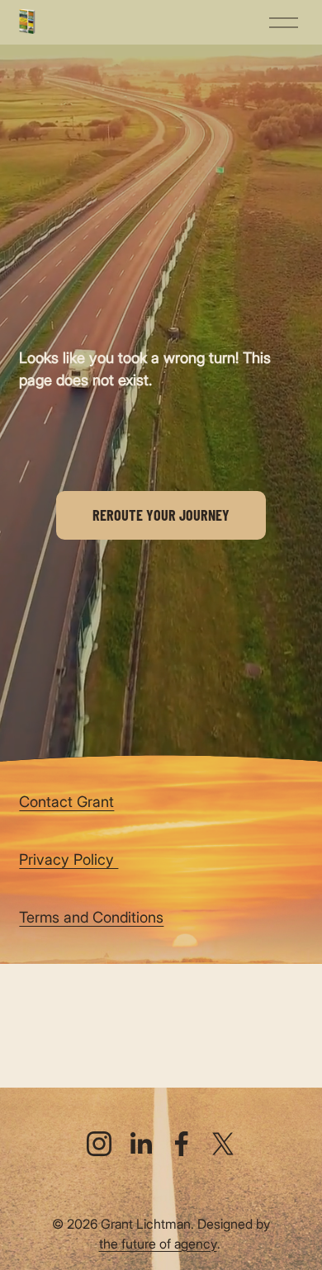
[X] (223, 1144)
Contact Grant (66, 801)
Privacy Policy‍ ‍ (68, 859)
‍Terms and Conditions (91, 917)
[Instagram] (99, 1144)
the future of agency (158, 1243)
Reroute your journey (161, 515)
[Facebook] (181, 1144)
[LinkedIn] (140, 1144)
